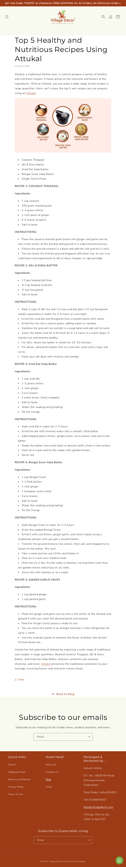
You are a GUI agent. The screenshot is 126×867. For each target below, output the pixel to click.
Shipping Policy (16, 772)
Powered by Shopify (76, 861)
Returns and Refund (19, 779)
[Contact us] (119, 860)
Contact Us (52, 772)
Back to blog (65, 694)
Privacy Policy (15, 786)
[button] (6, 16)
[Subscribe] (88, 737)
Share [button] (21, 679)
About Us (51, 764)
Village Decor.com (57, 861)
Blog (48, 779)
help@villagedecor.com (98, 807)
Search (12, 764)
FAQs (49, 786)
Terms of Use (15, 794)
